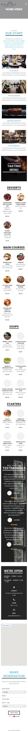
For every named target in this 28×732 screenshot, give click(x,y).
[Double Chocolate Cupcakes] (7, 225)
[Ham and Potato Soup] (20, 383)
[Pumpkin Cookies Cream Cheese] (20, 197)
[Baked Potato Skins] (20, 436)
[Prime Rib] (20, 256)
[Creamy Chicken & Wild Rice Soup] (7, 383)
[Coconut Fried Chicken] (7, 279)
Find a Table (14, 712)
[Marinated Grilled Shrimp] (20, 413)
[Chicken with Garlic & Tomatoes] (7, 302)
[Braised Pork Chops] (7, 256)
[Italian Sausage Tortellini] (20, 336)
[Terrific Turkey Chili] (7, 336)
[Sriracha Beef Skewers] (20, 279)
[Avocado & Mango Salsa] (7, 436)
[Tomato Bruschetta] (7, 413)
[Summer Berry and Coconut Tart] (7, 197)
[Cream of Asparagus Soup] (7, 360)
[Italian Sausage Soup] (20, 360)
